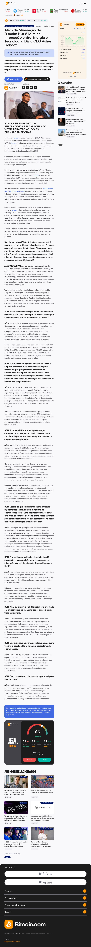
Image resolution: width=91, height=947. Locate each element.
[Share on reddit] (31, 87)
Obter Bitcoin (80, 24)
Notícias (38, 26)
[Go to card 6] (75, 76)
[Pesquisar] (80, 3)
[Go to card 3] (71, 76)
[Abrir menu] (85, 3)
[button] (47, 79)
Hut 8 (13, 143)
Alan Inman (13, 88)
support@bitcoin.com (12, 941)
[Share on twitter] (27, 87)
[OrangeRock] (18, 15)
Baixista (29, 760)
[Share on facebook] (23, 87)
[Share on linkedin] (35, 87)
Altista (44, 760)
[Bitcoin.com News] (10, 3)
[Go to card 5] (74, 76)
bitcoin (17, 138)
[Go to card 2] (70, 76)
